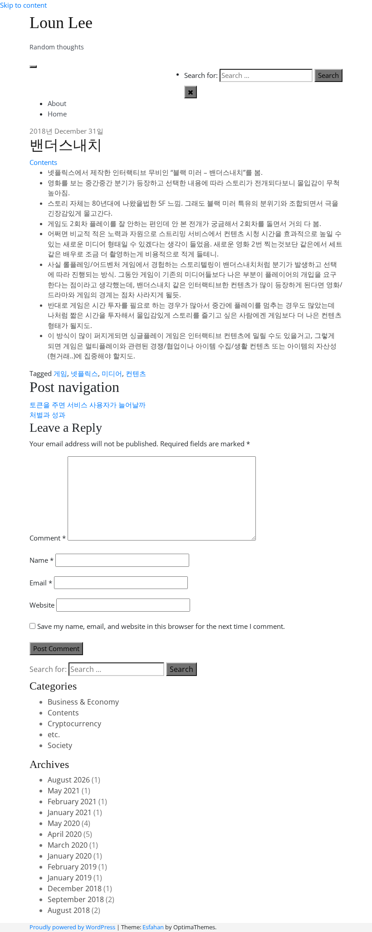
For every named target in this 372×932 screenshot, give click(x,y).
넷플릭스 (84, 373)
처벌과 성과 (47, 414)
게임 (60, 373)
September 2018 (76, 899)
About (57, 103)
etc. (54, 734)
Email (40, 582)
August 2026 (69, 780)
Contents (43, 162)
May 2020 (64, 823)
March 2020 (68, 845)
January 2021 (70, 812)
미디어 (112, 373)
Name (41, 560)
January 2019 (70, 878)
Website (41, 604)
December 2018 (75, 888)
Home (57, 113)
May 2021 (64, 791)
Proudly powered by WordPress (72, 927)
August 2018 (69, 910)
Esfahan (153, 927)
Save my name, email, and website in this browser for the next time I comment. (161, 626)
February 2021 (72, 801)
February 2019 (72, 867)
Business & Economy (83, 702)
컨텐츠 (136, 373)
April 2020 (65, 834)
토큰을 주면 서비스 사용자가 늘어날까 (87, 404)
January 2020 (70, 856)
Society (60, 745)
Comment (47, 537)
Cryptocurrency (74, 724)
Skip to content (23, 5)
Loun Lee (61, 23)
